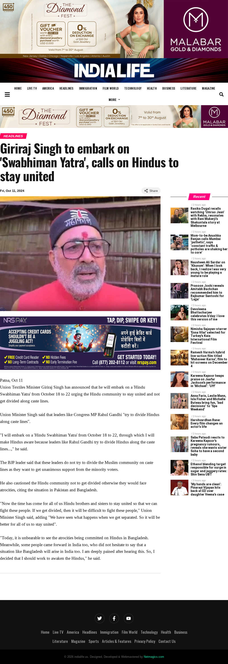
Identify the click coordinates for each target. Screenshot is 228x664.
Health (152, 88)
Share (153, 191)
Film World (111, 88)
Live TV (32, 88)
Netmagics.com (154, 656)
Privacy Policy (144, 641)
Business (168, 88)
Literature (188, 88)
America (48, 88)
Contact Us (167, 641)
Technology (132, 88)
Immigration (88, 88)
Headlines (66, 88)
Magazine (208, 88)
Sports (94, 641)
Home (18, 88)
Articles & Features (116, 641)
